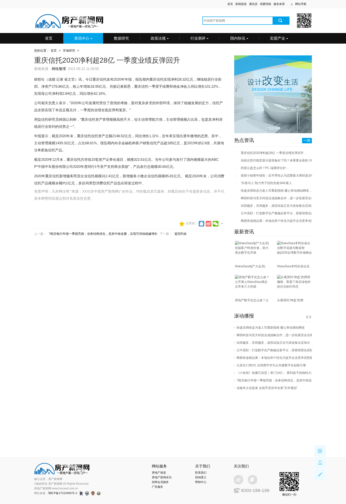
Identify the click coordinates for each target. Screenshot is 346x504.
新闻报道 (241, 4)
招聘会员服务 (160, 482)
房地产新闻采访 (162, 477)
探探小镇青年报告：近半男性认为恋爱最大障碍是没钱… (279, 175)
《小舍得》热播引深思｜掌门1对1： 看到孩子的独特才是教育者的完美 (285, 373)
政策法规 (158, 38)
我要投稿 (265, 4)
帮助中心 (200, 482)
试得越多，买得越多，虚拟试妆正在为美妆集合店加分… (279, 205)
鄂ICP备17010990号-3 (62, 493)
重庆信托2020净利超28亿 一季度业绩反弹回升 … (274, 153)
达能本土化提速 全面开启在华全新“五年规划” (267, 388)
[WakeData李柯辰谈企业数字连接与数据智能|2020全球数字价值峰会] (294, 252)
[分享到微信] (215, 224)
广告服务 (157, 486)
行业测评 (197, 38)
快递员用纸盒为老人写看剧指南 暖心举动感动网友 (271, 327)
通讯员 (253, 4)
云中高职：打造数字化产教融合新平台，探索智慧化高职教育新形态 (282, 350)
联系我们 (200, 472)
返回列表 (180, 233)
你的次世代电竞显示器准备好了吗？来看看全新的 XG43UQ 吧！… (286, 160)
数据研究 (121, 38)
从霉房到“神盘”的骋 (290, 300)
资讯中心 (81, 38)
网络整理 (59, 69)
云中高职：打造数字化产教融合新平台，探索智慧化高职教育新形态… (288, 213)
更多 (309, 317)
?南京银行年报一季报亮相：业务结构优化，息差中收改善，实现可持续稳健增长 (103, 233)
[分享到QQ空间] (201, 224)
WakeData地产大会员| (250, 266)
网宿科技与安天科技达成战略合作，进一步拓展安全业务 (275, 335)
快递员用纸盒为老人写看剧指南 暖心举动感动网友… (276, 190)
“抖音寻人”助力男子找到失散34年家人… (268, 183)
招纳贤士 (200, 477)
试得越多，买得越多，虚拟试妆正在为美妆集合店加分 (273, 342)
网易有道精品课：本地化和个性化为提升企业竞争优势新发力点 (279, 357)
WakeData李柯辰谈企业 (293, 266)
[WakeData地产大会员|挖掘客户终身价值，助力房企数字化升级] (252, 252)
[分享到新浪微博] (208, 224)
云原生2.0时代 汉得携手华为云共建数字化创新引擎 (271, 365)
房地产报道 (159, 472)
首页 (230, 4)
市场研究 (69, 50)
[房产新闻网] (69, 27)
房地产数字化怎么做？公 (252, 300)
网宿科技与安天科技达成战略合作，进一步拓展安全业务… (280, 198)
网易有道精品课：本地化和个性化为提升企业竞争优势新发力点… (285, 221)
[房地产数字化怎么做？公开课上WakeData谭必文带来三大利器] (252, 286)
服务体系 (279, 4)
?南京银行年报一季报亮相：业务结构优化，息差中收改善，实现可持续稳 (286, 380)
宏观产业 (277, 38)
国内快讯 (237, 38)
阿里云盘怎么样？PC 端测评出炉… (265, 168)
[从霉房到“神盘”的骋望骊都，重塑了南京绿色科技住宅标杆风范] (294, 286)
